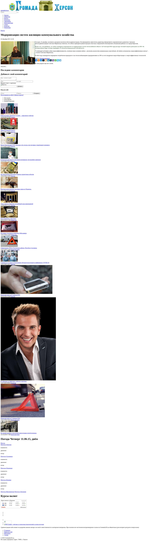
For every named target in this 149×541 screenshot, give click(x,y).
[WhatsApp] (55, 60)
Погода (3, 443)
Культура (6, 26)
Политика (7, 20)
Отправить (36, 93)
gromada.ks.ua (5, 10)
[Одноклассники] (39, 60)
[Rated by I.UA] (8, 523)
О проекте (7, 530)
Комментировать (45, 58)
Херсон (6, 15)
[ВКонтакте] (36, 60)
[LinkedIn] (48, 60)
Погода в (6, 444)
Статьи (13, 117)
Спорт (6, 24)
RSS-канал (7, 533)
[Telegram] (60, 60)
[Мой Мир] (41, 60)
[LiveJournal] (51, 60)
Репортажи (7, 27)
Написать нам (8, 532)
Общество (7, 16)
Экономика (7, 21)
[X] (43, 60)
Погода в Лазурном (20, 491)
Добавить (20, 86)
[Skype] (58, 60)
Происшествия (8, 23)
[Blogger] (46, 60)
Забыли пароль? (19, 95)
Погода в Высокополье (7, 491)
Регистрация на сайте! (7, 95)
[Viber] (53, 60)
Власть (6, 18)
